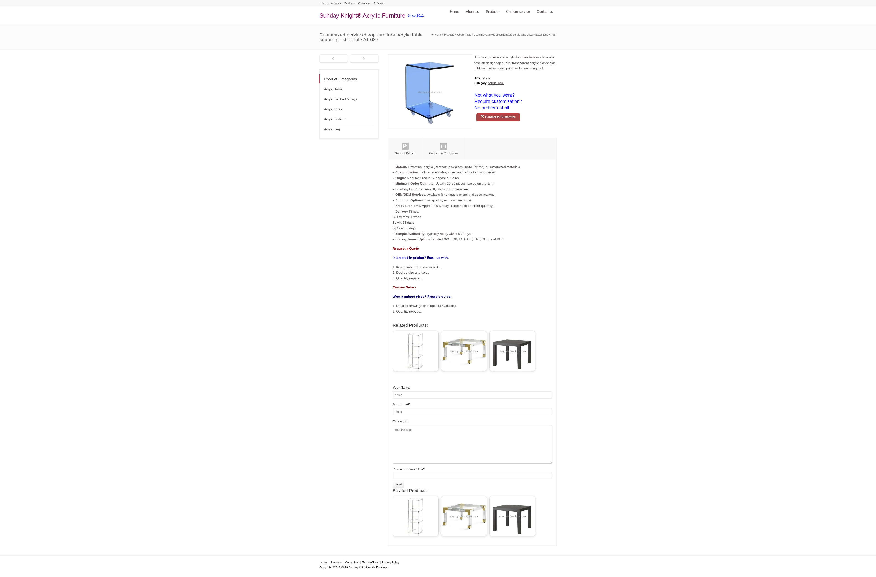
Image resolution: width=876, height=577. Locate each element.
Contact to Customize (500, 117)
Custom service (518, 11)
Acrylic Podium (334, 119)
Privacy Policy (390, 562)
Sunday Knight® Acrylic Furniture (362, 15)
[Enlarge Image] (430, 57)
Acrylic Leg (332, 129)
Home (324, 3)
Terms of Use (370, 562)
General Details (405, 153)
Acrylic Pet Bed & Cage (340, 99)
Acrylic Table (496, 83)
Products (349, 3)
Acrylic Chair (333, 109)
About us (336, 3)
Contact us (364, 3)
